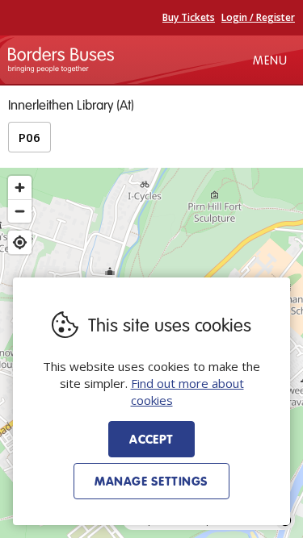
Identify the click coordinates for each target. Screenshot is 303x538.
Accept (151, 439)
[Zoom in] (20, 187)
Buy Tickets (188, 17)
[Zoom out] (20, 211)
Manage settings (151, 481)
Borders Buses (61, 59)
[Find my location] (20, 242)
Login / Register (258, 17)
